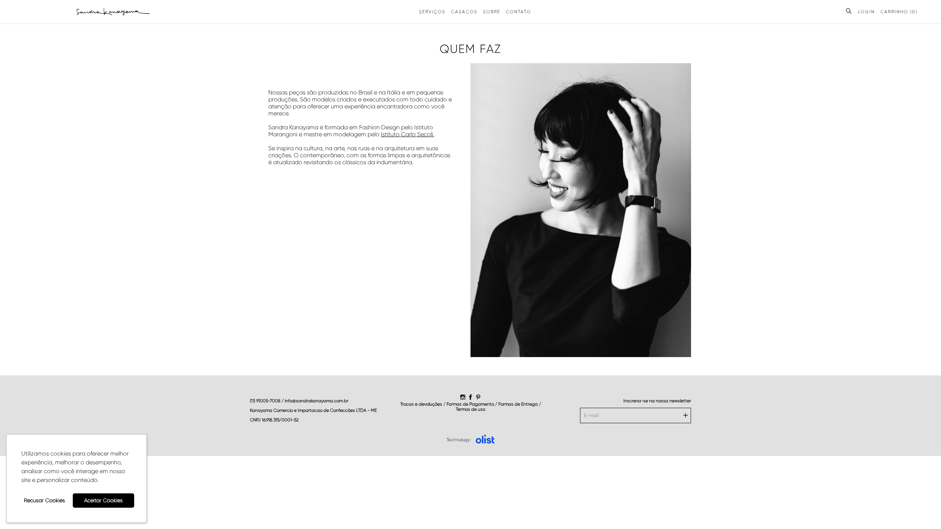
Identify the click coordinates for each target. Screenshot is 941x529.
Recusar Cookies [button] (44, 500)
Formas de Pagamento (471, 404)
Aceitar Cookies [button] (103, 500)
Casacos (464, 11)
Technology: (459, 439)
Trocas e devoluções (421, 404)
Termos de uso (470, 409)
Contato (518, 11)
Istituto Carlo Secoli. (407, 134)
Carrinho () (898, 11)
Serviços (432, 11)
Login (866, 11)
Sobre (491, 11)
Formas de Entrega (518, 404)
